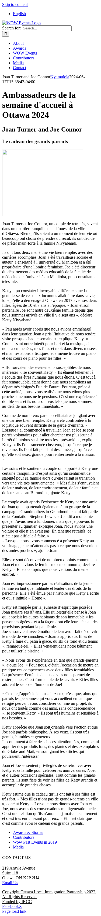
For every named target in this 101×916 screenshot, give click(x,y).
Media (18, 847)
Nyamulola (59, 77)
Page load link (14, 911)
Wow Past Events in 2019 (35, 842)
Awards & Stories (28, 832)
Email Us (10, 882)
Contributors (23, 837)
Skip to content (15, 4)
